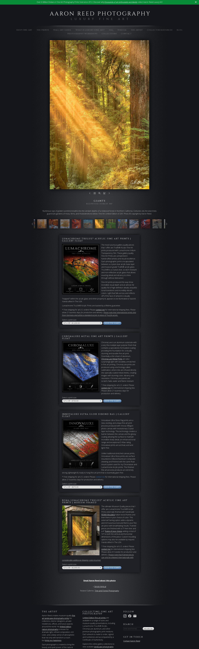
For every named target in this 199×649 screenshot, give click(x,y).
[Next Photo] (109, 194)
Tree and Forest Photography (107, 590)
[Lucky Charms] (111, 227)
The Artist (137, 30)
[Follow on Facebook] (130, 616)
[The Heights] (122, 227)
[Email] (135, 616)
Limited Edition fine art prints (94, 617)
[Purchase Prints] (104, 194)
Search (148, 629)
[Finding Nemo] (145, 227)
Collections (109, 33)
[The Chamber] (76, 227)
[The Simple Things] (65, 227)
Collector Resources (159, 30)
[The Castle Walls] (53, 227)
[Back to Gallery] (94, 194)
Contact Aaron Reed (131, 641)
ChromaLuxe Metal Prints (111, 359)
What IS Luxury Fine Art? (90, 30)
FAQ (111, 30)
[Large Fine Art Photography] (99, 18)
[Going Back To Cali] (134, 227)
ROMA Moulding (108, 514)
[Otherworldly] (157, 227)
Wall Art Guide (62, 30)
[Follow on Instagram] (125, 616)
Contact (126, 33)
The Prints (43, 30)
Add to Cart (112, 323)
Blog (179, 30)
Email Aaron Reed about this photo (99, 580)
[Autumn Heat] (42, 227)
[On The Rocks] (88, 227)
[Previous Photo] (90, 194)
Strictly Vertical (100, 586)
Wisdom (122, 30)
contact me (105, 388)
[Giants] (99, 227)
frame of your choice (113, 531)
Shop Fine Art (24, 30)
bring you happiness (53, 640)
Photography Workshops (82, 33)
